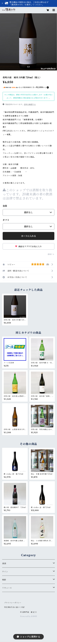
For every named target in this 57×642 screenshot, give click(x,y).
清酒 (4, 563)
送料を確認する (30, 104)
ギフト (6, 220)
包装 (5, 206)
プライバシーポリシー (12, 603)
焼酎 (4, 580)
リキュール (7, 588)
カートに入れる (28, 236)
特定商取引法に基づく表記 (14, 607)
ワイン (5, 571)
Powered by (25, 616)
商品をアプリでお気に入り (30, 246)
